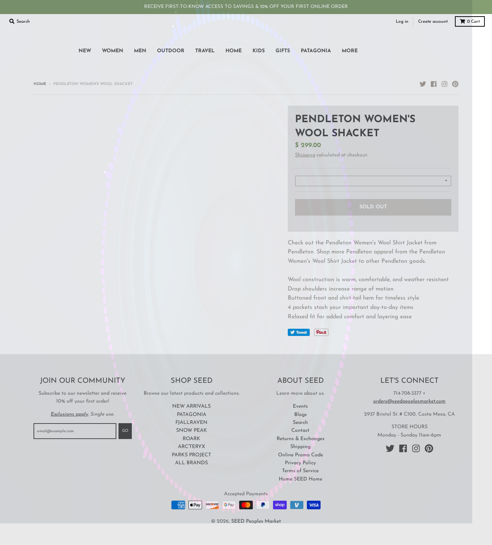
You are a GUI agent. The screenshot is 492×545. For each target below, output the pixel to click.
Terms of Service (300, 471)
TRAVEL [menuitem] (205, 51)
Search (300, 422)
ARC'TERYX (191, 446)
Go (125, 431)
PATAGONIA (191, 414)
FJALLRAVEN (191, 422)
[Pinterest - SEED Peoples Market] (455, 84)
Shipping (305, 155)
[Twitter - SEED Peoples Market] (423, 84)
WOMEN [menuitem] (112, 51)
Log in (402, 21)
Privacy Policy (300, 463)
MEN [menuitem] (140, 51)
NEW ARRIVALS (191, 406)
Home (39, 84)
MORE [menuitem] (350, 51)
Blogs (300, 414)
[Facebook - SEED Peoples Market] (433, 84)
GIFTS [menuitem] (283, 51)
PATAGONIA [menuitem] (316, 51)
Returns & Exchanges (301, 439)
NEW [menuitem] (85, 51)
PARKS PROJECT (191, 455)
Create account (433, 21)
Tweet (299, 332)
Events (300, 406)
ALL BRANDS (191, 463)
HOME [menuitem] (233, 51)
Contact (300, 430)
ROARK (191, 439)
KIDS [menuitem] (258, 51)
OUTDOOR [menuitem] (170, 51)
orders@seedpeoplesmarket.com (409, 401)
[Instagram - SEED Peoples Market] (444, 84)
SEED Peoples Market (256, 521)
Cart (473, 21)
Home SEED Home (300, 479)
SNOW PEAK (191, 430)
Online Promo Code (300, 455)
